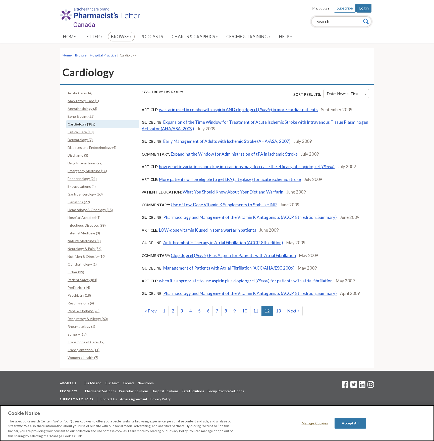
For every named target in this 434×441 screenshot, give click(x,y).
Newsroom (146, 383)
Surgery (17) (77, 334)
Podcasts (151, 36)
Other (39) (76, 272)
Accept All (350, 423)
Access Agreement (133, 399)
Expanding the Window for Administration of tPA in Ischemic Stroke (234, 154)
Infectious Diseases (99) (87, 225)
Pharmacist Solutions (100, 391)
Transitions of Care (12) (86, 342)
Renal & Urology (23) (83, 311)
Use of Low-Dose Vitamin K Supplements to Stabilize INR (224, 204)
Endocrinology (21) (82, 178)
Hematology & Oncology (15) (90, 210)
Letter (92, 36)
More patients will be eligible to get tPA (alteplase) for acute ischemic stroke (230, 179)
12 (267, 310)
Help (284, 36)
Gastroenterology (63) (85, 194)
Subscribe (345, 8)
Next (293, 310)
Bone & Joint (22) (81, 116)
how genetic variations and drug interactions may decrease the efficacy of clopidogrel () (247, 166)
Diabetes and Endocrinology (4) (92, 147)
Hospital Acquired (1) (84, 217)
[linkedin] (362, 386)
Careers (128, 383)
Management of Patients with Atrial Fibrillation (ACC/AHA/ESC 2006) (229, 268)
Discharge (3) (78, 155)
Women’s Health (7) (83, 357)
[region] (217, 423)
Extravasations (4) (82, 186)
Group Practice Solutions (225, 391)
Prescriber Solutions (133, 391)
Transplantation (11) (83, 350)
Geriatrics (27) (79, 202)
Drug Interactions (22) (85, 163)
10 (244, 310)
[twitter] (353, 386)
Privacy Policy (160, 399)
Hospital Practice (103, 55)
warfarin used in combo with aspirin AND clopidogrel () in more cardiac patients (238, 109)
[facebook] (345, 386)
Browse (120, 36)
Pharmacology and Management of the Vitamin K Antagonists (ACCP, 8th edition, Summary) (250, 217)
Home (69, 36)
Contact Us (108, 399)
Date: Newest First (343, 93)
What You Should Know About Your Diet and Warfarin (233, 192)
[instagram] (370, 386)
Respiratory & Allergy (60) (88, 319)
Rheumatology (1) (81, 326)
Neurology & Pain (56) (84, 248)
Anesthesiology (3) (82, 108)
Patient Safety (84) (82, 280)
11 (255, 310)
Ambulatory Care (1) (83, 101)
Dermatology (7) (80, 140)
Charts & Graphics (194, 36)
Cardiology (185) (81, 124)
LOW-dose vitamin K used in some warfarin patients (207, 230)
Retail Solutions (193, 391)
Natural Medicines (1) (84, 241)
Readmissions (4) (81, 303)
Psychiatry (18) (79, 295)
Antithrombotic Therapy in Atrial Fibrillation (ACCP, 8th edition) (223, 242)
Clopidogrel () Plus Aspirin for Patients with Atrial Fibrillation (233, 255)
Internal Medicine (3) (84, 233)
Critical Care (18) (81, 132)
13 (278, 310)
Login (364, 8)
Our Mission (92, 383)
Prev (151, 310)
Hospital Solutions (165, 391)
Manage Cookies (315, 423)
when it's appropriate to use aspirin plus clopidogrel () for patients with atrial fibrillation (246, 280)
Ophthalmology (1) (82, 264)
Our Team (112, 383)
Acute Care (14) (80, 93)
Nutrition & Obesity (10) (86, 256)
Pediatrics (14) (79, 287)
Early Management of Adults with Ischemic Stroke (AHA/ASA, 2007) (227, 141)
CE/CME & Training (247, 36)
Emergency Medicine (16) (87, 171)
